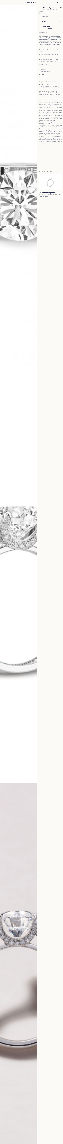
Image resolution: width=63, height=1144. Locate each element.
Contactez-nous (43, 94)
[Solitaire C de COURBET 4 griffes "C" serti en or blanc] (39, 13)
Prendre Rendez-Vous (50, 27)
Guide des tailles (43, 32)
